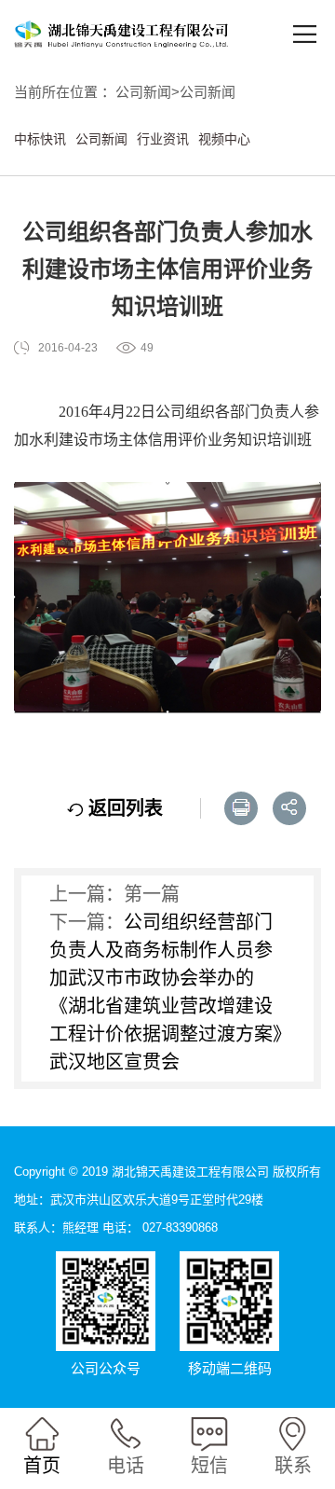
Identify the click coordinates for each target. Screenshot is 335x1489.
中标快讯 (40, 139)
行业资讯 (163, 139)
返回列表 (123, 808)
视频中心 (224, 139)
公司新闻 (143, 92)
